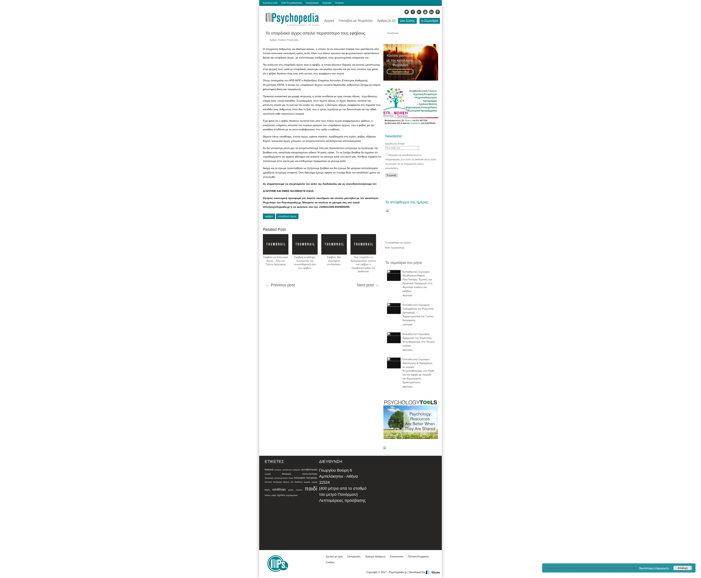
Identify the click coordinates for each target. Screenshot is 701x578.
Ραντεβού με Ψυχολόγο (356, 20)
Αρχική (329, 20)
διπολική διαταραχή (273, 482)
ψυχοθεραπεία (292, 495)
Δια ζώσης (407, 20)
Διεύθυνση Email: (395, 143)
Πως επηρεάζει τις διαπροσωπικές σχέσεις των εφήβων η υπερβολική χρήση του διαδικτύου (363, 264)
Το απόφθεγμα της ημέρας (398, 242)
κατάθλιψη (279, 489)
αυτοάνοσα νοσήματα (291, 470)
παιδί (311, 489)
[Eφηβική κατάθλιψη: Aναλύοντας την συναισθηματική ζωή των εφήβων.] (305, 244)
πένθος (268, 495)
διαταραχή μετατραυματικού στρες (279, 478)
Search (433, 33)
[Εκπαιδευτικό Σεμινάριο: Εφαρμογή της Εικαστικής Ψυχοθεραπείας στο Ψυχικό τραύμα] (394, 337)
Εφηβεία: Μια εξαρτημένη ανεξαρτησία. (334, 261)
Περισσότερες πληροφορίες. (654, 568)
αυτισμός (277, 470)
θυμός (267, 490)
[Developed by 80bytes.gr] (433, 572)
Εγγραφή (327, 3)
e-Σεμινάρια (429, 20)
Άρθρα (273, 40)
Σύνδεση (339, 3)
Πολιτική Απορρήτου (418, 556)
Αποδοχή (682, 568)
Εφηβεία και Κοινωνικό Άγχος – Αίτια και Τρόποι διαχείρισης (275, 261)
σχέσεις (281, 495)
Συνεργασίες (354, 556)
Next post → (368, 285)
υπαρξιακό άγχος (287, 216)
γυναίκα (268, 474)
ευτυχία (314, 482)
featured (269, 469)
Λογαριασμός (312, 3)
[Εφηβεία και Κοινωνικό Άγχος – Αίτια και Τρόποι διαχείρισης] (275, 244)
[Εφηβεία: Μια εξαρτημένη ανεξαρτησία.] (334, 244)
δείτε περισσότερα (394, 247)
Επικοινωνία (396, 556)
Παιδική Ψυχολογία (288, 40)
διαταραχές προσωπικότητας (299, 474)
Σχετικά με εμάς (270, 3)
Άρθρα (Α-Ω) (386, 20)
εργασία (307, 482)
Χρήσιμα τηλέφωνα (375, 556)
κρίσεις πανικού (295, 490)
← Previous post (280, 285)
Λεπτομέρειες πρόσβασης (342, 500)
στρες (273, 495)
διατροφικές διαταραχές (305, 478)
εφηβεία (269, 216)
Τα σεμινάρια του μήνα (403, 263)
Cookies (330, 562)
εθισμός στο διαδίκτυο (292, 482)
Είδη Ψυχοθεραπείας (291, 3)
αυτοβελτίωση (309, 469)
